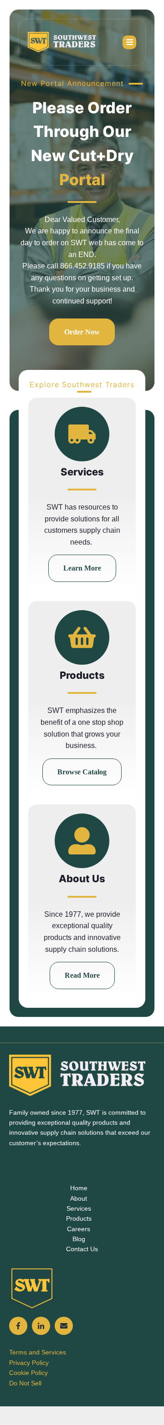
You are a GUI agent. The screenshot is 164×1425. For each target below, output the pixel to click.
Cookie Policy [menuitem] (28, 1372)
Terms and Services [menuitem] (37, 1352)
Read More (82, 975)
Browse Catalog (82, 772)
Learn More (82, 568)
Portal (82, 179)
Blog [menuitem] (78, 1239)
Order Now (82, 332)
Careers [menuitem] (78, 1229)
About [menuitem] (78, 1198)
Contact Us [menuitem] (82, 1249)
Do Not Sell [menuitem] (25, 1383)
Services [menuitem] (79, 1208)
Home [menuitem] (78, 1188)
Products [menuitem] (79, 1218)
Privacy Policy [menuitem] (29, 1362)
